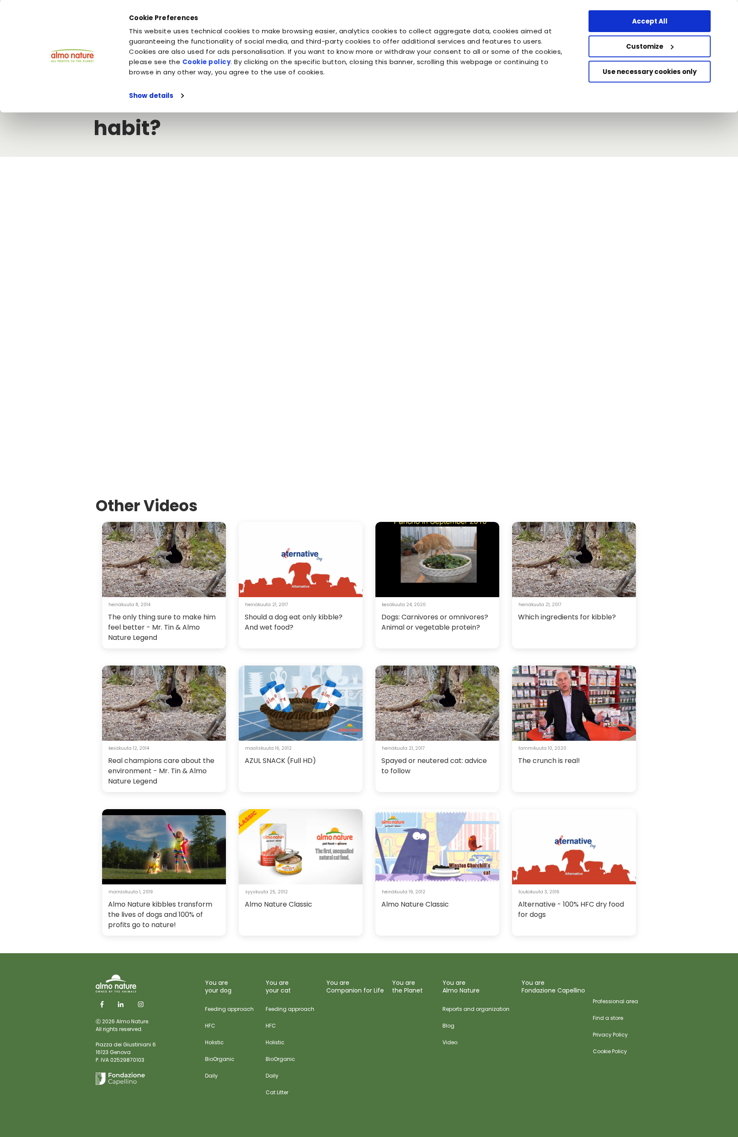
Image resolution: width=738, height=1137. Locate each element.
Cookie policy (206, 61)
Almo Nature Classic (278, 904)
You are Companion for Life (355, 986)
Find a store (608, 1018)
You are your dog (218, 986)
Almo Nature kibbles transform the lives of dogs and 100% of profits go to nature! (160, 914)
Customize (644, 46)
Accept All (650, 21)
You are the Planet (407, 986)
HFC (210, 1025)
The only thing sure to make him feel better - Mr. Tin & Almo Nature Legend (162, 627)
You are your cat (278, 986)
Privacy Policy (610, 1034)
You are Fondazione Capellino (553, 986)
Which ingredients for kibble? (567, 617)
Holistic (214, 1042)
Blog (448, 1025)
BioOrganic (219, 1059)
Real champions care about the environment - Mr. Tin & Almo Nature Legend (161, 771)
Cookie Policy (610, 1051)
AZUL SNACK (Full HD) (280, 761)
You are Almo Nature (461, 986)
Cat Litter (277, 1092)
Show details (151, 95)
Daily (211, 1075)
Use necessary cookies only (650, 71)
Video (449, 1042)
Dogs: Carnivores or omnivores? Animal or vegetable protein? (434, 622)
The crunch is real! (549, 761)
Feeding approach (229, 1009)
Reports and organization (476, 1009)
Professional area (615, 1001)
